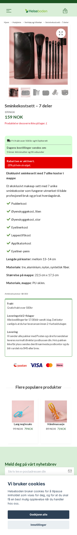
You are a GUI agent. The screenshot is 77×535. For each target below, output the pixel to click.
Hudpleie (16, 22)
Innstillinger (38, 524)
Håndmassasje (23, 424)
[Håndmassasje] (23, 411)
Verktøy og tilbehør (33, 22)
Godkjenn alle (38, 514)
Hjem (6, 22)
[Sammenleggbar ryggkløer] (56, 411)
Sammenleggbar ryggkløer (56, 426)
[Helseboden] (36, 11)
